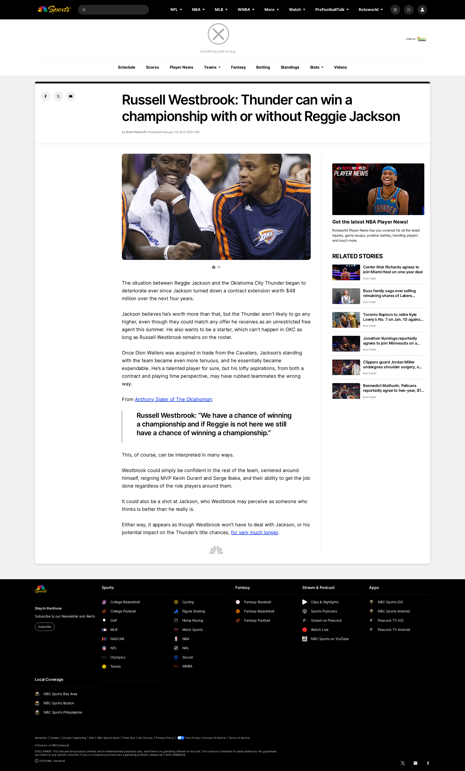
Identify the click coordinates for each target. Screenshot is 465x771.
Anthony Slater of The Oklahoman (173, 399)
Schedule (126, 67)
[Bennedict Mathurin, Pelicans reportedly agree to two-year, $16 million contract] (346, 391)
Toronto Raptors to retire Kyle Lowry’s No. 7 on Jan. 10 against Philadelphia (392, 317)
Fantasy (238, 67)
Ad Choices (145, 737)
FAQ (91, 737)
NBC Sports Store (108, 737)
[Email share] (71, 96)
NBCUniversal (60, 745)
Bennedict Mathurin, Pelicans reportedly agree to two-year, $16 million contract (393, 388)
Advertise (41, 737)
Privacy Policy (165, 737)
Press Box (129, 737)
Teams (210, 67)
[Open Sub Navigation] (181, 9)
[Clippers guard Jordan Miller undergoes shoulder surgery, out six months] (346, 367)
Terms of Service (239, 737)
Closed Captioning (74, 737)
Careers (55, 737)
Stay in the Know (48, 608)
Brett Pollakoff (136, 132)
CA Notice (219, 737)
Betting (263, 67)
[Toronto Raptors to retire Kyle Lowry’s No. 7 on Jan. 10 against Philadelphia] (346, 320)
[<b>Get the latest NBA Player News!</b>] (378, 189)
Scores (152, 67)
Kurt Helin (369, 278)
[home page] (54, 9)
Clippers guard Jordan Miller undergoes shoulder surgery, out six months (393, 364)
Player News (181, 67)
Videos (340, 67)
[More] (395, 10)
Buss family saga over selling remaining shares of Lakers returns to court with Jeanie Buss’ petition (393, 293)
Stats (314, 67)
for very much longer (254, 532)
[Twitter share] (58, 96)
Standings (290, 67)
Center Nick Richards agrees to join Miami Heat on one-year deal (393, 269)
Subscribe (44, 626)
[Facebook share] (45, 96)
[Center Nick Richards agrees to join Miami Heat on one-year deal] (346, 272)
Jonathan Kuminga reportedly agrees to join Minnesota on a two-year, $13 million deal (390, 340)
